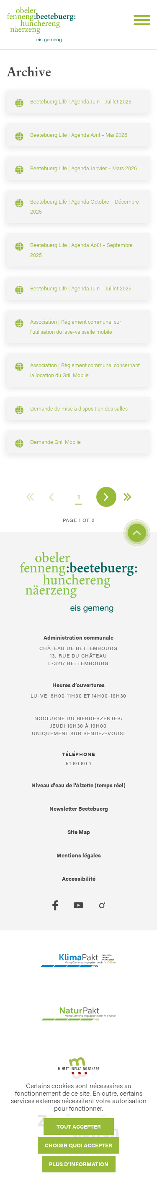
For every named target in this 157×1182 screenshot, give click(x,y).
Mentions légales (79, 855)
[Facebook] (55, 905)
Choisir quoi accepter (78, 1145)
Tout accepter (79, 1126)
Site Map (78, 832)
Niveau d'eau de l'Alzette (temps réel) (78, 785)
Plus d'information (78, 1164)
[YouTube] (79, 905)
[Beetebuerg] (41, 25)
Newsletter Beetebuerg (78, 808)
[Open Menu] (138, 21)
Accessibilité (78, 878)
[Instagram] (102, 905)
